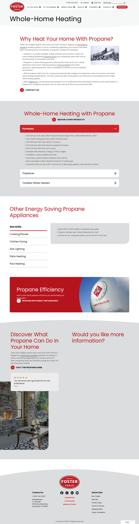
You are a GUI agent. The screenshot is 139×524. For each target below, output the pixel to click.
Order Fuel (97, 3)
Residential (69, 497)
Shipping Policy (97, 509)
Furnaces (28, 128)
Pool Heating (17, 263)
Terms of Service (98, 506)
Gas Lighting (17, 249)
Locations (85, 3)
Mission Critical (69, 504)
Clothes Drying (18, 241)
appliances (33, 82)
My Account (122, 7)
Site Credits (96, 496)
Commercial (69, 501)
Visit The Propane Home (29, 367)
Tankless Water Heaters (36, 183)
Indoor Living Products (71, 119)
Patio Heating (18, 256)
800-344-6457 (73, 3)
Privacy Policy (97, 503)
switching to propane (29, 355)
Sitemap (95, 499)
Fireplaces (28, 173)
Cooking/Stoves (19, 234)
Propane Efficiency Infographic (40, 300)
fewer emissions (64, 65)
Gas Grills (15, 226)
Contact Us (32, 90)
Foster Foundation (98, 512)
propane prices (50, 56)
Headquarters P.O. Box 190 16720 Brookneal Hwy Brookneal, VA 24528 (40, 502)
